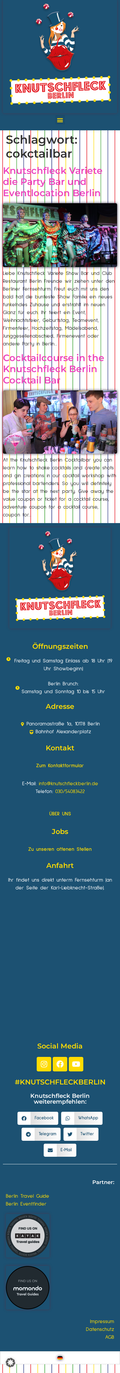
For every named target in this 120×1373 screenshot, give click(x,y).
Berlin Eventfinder (26, 1204)
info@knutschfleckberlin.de (68, 783)
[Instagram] (44, 1064)
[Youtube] (76, 1064)
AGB (109, 1337)
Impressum (102, 1321)
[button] (60, 120)
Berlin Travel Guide (27, 1196)
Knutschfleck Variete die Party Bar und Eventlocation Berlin (53, 182)
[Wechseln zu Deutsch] (60, 1358)
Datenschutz (100, 1329)
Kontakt (60, 748)
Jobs (60, 831)
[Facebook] (60, 1064)
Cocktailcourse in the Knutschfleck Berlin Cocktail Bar (53, 369)
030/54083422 (70, 791)
